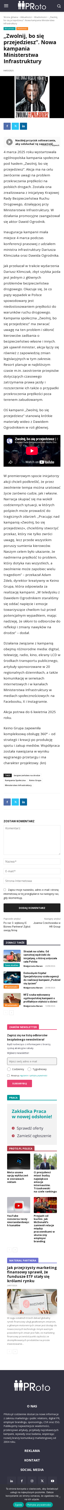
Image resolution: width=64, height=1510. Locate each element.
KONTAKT (32, 1460)
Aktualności (26, 17)
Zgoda (18, 1504)
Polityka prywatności (39, 1504)
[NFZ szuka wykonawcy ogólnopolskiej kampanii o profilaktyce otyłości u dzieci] (12, 999)
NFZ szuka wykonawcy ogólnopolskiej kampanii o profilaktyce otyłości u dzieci (40, 998)
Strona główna (11, 17)
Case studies (11, 965)
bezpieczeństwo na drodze (27, 775)
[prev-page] (6, 1012)
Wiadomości (40, 17)
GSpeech (55, 145)
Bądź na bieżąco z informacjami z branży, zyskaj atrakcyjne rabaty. (29, 1046)
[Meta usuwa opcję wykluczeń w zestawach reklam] (18, 1162)
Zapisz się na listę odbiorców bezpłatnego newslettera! (27, 1037)
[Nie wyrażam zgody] (59, 1497)
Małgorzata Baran (33, 966)
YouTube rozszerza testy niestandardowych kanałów (18, 1220)
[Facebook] (7, 126)
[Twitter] (15, 126)
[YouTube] (52, 1481)
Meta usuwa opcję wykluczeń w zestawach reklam (17, 1177)
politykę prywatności (38, 1075)
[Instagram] (32, 1481)
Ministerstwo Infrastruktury (18, 785)
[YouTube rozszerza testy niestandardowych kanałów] (18, 1205)
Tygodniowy (40, 1069)
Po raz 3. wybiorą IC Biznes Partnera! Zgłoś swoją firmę (17, 926)
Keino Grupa (35, 780)
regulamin (24, 1075)
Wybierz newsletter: (18, 1053)
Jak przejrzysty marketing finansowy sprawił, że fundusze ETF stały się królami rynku (32, 1274)
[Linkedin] (23, 126)
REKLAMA (32, 1451)
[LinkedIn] (11, 1481)
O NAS (32, 1406)
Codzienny (18, 1069)
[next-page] (11, 1012)
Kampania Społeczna (15, 780)
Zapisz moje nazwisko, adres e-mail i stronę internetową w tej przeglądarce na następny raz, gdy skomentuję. (31, 894)
